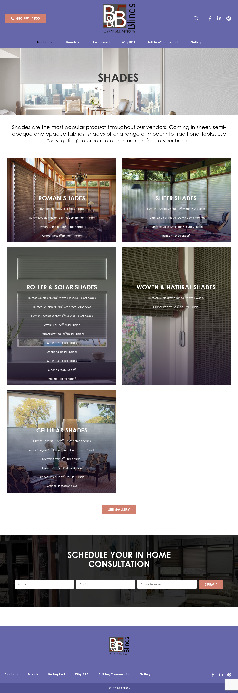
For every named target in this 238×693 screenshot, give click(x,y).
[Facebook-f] (210, 18)
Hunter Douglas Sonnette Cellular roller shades (62, 316)
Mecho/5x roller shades (61, 352)
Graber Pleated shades (62, 486)
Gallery (195, 42)
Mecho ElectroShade (62, 379)
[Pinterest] (228, 18)
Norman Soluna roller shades (61, 325)
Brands (71, 42)
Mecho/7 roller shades (62, 343)
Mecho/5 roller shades (62, 361)
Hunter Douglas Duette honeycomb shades (62, 441)
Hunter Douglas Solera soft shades (62, 209)
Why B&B (128, 42)
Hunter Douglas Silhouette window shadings (176, 209)
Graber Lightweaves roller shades (61, 334)
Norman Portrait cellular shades (62, 468)
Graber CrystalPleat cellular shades (61, 477)
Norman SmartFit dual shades (61, 459)
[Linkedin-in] (219, 18)
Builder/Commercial (162, 42)
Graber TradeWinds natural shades (176, 307)
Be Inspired (101, 42)
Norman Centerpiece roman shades (62, 227)
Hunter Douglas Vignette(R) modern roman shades (62, 218)
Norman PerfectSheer (176, 236)
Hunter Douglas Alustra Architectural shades (62, 307)
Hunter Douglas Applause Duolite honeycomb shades (61, 450)
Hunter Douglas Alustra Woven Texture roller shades (62, 298)
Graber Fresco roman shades (62, 236)
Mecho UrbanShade (62, 370)
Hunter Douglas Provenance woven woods (176, 298)
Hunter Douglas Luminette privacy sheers (176, 227)
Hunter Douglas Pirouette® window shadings (176, 218)
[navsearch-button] (194, 18)
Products (43, 42)
